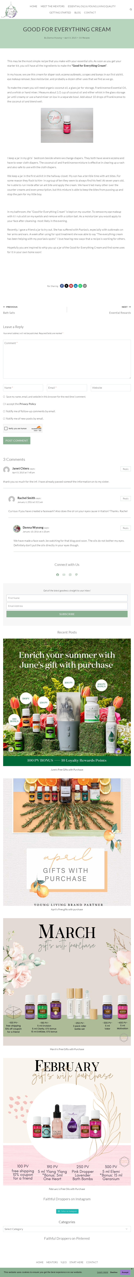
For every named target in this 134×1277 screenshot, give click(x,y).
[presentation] (67, 702)
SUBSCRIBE (67, 614)
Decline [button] (113, 1272)
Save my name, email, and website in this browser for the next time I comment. (46, 396)
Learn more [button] (102, 1272)
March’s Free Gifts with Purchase (67, 1049)
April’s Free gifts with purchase (67, 909)
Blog (77, 12)
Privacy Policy (27, 403)
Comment (11, 343)
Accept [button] (125, 1272)
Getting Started (60, 12)
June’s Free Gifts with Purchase (67, 769)
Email (52, 387)
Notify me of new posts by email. (25, 418)
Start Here (76, 1262)
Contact (90, 12)
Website (97, 387)
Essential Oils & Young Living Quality (92, 6)
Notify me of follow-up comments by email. (30, 411)
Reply (126, 469)
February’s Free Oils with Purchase (67, 1189)
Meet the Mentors (53, 6)
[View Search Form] (130, 9)
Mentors (52, 1262)
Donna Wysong (54, 37)
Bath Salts (10, 310)
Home (33, 6)
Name (8, 387)
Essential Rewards (120, 310)
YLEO (64, 1262)
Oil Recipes (84, 37)
